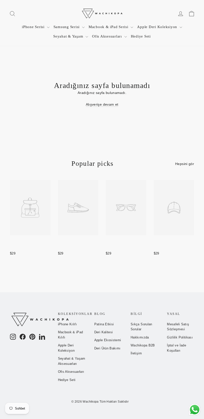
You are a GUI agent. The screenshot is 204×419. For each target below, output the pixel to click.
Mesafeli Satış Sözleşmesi (178, 326)
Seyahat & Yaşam (68, 36)
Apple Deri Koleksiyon (157, 27)
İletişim (136, 353)
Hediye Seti (141, 36)
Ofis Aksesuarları (107, 36)
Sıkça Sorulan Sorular (141, 326)
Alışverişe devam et (102, 104)
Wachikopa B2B (143, 345)
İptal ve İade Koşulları (176, 347)
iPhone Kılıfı (67, 324)
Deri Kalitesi (103, 332)
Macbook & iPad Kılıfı (70, 334)
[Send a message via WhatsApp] (195, 410)
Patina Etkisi (104, 324)
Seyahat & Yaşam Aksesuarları (71, 361)
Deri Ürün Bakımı (107, 348)
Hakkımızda (140, 337)
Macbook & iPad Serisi (109, 27)
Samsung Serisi (67, 27)
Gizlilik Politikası (180, 337)
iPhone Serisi (34, 27)
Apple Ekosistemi (107, 340)
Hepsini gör (184, 164)
